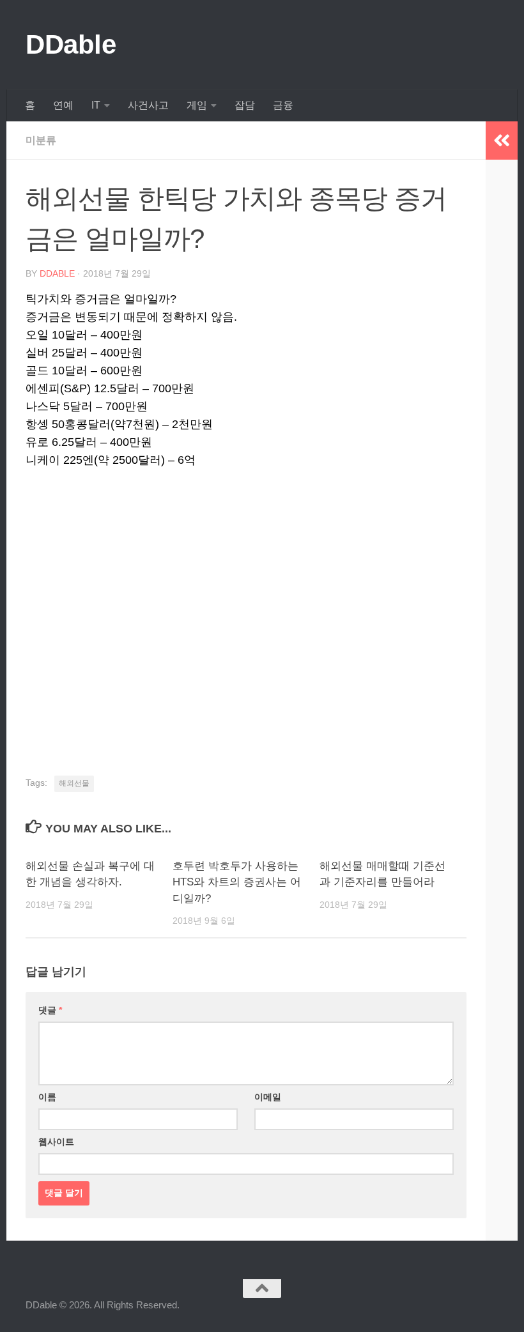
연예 (63, 105)
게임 (197, 105)
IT (95, 105)
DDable (71, 44)
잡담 (245, 105)
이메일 (267, 1097)
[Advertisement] (246, 631)
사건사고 (148, 105)
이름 (47, 1097)
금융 (283, 105)
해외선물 (74, 783)
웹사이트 (56, 1142)
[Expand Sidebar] (502, 140)
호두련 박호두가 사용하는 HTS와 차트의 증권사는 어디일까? (237, 882)
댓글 (50, 1010)
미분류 (41, 140)
